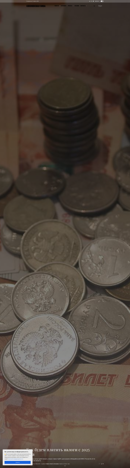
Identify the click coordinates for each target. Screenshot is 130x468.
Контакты (83, 6)
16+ (100, 6)
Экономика (56, 463)
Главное (47, 463)
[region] (17, 457)
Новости (57, 6)
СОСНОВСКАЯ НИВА (35, 6)
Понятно (18, 462)
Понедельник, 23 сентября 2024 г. (33, 463)
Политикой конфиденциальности (15, 459)
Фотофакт (63, 6)
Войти (97, 1)
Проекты (70, 6)
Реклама (77, 6)
